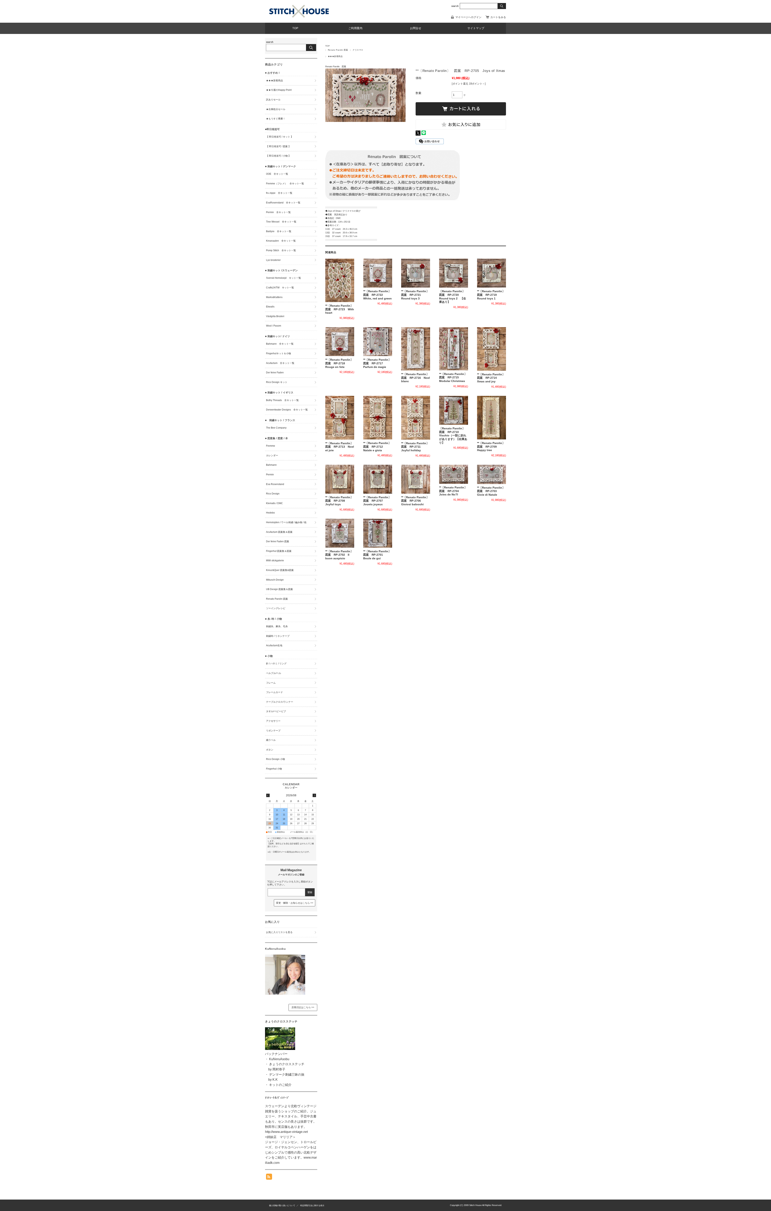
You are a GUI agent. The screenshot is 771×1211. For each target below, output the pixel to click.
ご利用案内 (355, 28)
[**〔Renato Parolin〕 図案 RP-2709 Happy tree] (491, 417)
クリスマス (358, 50)
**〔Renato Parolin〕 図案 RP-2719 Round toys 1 (492, 295)
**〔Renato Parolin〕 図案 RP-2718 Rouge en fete (340, 363)
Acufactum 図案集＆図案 (279, 532)
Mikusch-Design (275, 579)
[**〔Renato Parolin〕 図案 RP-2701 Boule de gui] (377, 533)
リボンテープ (273, 730)
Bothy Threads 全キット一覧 (282, 400)
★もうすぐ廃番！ (275, 118)
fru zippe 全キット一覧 (279, 193)
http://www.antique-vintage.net (286, 1131)
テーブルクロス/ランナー (279, 701)
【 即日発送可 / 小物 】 (278, 155)
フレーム (271, 682)
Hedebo (270, 512)
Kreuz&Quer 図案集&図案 (280, 570)
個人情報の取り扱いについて (282, 1205)
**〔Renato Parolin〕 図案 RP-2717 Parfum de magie (378, 363)
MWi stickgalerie (275, 560)
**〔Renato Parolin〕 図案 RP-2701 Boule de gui (378, 555)
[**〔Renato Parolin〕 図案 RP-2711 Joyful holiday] (415, 418)
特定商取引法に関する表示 (312, 1205)
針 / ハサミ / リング (276, 663)
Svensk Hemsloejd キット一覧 (283, 278)
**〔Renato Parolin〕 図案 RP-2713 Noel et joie (340, 447)
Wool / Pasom (273, 325)
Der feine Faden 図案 (277, 541)
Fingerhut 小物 (274, 768)
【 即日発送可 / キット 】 (279, 136)
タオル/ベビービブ (276, 711)
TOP (295, 28)
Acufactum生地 (274, 645)
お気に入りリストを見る (279, 932)
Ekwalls (270, 306)
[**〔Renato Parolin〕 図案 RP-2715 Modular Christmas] (453, 348)
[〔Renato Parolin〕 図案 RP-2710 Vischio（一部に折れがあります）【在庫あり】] (453, 410)
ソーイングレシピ (275, 608)
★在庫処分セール (275, 109)
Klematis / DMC (274, 503)
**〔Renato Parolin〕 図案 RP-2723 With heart (340, 309)
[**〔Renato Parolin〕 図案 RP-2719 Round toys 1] (491, 273)
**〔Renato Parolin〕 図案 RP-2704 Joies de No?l (454, 491)
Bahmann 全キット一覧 (280, 343)
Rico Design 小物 (275, 759)
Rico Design (272, 493)
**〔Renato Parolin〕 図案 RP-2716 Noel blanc (416, 378)
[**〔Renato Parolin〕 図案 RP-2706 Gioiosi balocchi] (415, 479)
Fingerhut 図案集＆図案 (279, 551)
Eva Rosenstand (275, 484)
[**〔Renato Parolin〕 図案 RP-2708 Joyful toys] (339, 479)
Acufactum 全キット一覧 (280, 363)
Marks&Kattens (274, 297)
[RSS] (269, 1177)
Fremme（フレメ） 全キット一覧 (285, 183)
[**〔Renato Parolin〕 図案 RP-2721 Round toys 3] (415, 273)
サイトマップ (475, 28)
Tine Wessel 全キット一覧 (281, 221)
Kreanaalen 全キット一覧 (281, 240)
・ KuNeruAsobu (277, 1059)
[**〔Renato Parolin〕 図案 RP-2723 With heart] (339, 280)
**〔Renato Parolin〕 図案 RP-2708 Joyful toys (340, 501)
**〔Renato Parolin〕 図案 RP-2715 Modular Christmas (454, 378)
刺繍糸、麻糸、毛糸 (277, 626)
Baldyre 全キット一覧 (278, 231)
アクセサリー (273, 721)
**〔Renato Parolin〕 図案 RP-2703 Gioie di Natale (492, 491)
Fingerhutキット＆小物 (278, 353)
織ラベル (271, 740)
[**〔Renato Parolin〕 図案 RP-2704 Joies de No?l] (453, 474)
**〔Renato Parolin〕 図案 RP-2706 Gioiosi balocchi (416, 501)
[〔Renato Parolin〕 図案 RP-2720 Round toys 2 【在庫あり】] (453, 273)
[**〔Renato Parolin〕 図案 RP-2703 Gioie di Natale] (491, 474)
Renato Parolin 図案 (338, 50)
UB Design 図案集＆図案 (279, 589)
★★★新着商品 (335, 56)
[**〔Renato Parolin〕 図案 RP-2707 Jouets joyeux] (377, 479)
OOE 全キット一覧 (277, 174)
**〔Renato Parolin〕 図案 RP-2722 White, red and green (378, 295)
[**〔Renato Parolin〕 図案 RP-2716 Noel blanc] (415, 349)
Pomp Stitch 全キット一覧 (281, 250)
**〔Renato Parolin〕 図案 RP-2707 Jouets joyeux (378, 501)
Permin (270, 474)
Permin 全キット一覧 (278, 212)
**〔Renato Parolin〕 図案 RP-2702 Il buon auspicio (340, 555)
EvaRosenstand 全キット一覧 (283, 202)
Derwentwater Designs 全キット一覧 (287, 409)
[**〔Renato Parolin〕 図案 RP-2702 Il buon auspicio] (339, 533)
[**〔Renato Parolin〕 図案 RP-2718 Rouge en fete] (339, 341)
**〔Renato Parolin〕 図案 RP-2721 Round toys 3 (416, 295)
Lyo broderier (273, 260)
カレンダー (272, 455)
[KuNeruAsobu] (285, 993)
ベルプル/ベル (273, 673)
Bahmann (271, 465)
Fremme (270, 445)
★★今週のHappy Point (279, 90)
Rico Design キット (276, 382)
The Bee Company (276, 427)
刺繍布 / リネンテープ (278, 636)
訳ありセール (273, 99)
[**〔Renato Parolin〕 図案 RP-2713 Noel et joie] (339, 418)
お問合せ (415, 28)
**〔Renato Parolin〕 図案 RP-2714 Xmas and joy (492, 378)
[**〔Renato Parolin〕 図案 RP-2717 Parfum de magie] (377, 341)
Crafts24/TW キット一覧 (280, 287)
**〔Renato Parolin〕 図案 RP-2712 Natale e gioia (378, 447)
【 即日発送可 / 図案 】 (278, 146)
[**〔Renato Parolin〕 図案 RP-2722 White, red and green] (377, 273)
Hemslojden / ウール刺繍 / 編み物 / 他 (286, 522)
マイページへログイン (468, 17)
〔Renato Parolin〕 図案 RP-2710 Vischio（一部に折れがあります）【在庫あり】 (453, 435)
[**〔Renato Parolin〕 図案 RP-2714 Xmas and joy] (491, 349)
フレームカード (274, 692)
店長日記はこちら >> (303, 1007)
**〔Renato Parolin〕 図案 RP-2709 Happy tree (492, 447)
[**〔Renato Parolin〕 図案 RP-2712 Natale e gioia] (377, 418)
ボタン (269, 749)
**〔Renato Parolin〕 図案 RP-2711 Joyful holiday (416, 447)
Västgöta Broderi (275, 316)
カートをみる (498, 17)
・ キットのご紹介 (278, 1084)
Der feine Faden (275, 372)
